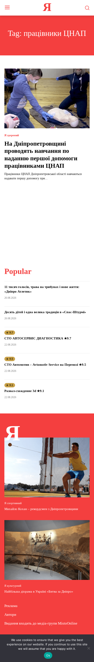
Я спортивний (13, 503)
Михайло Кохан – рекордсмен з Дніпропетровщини (41, 509)
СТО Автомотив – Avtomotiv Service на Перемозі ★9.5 (45, 364)
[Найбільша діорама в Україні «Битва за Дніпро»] (47, 550)
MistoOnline (67, 623)
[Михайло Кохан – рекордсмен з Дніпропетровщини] (47, 467)
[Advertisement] (47, 221)
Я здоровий (11, 135)
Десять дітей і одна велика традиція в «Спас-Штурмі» (45, 312)
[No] (88, 648)
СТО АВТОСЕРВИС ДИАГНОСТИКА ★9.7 (37, 338)
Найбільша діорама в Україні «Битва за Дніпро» (38, 591)
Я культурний (12, 585)
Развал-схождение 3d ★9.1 (24, 391)
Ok (48, 655)
